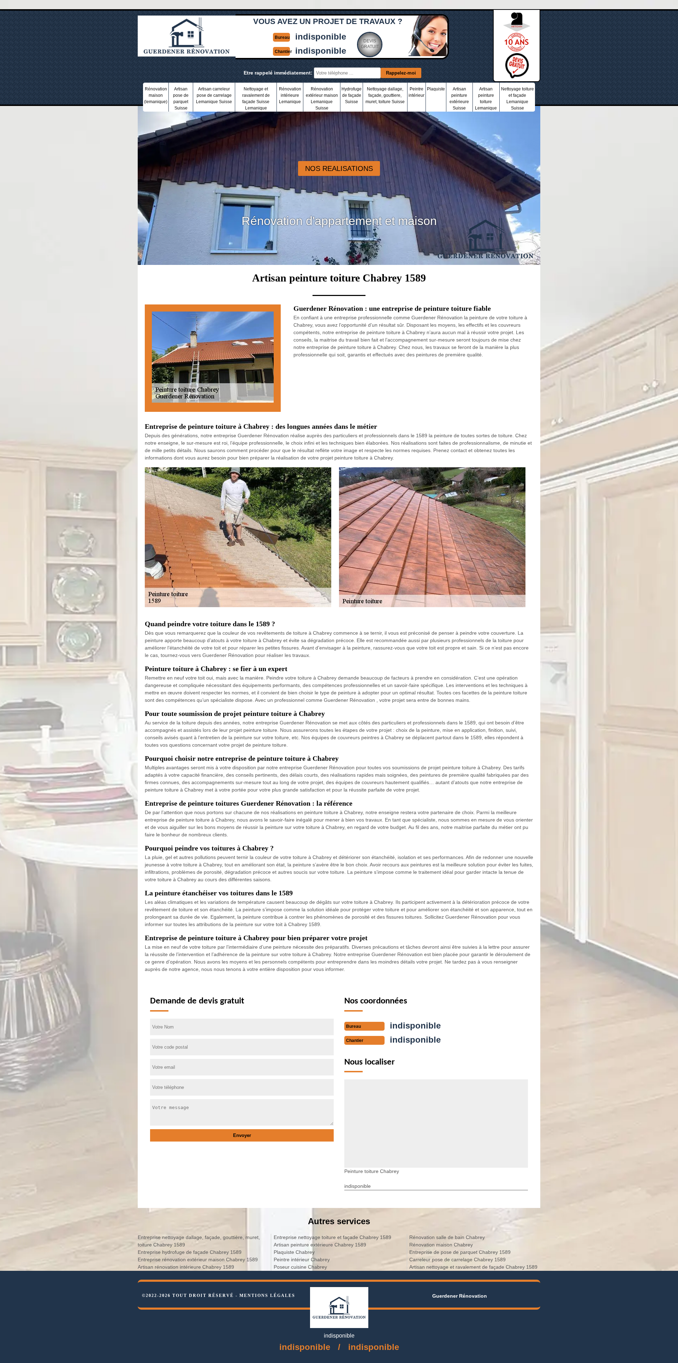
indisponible (320, 36)
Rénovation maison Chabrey (441, 1245)
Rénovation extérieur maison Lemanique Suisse (322, 99)
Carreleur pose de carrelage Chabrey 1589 (457, 1259)
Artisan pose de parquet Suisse (181, 99)
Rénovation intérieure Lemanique (290, 95)
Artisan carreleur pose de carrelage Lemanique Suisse (214, 95)
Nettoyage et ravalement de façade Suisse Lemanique (256, 99)
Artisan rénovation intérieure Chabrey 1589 (186, 1267)
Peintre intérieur (416, 92)
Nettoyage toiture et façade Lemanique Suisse (517, 99)
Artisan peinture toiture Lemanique (486, 99)
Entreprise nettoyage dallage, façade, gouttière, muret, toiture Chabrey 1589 (199, 1241)
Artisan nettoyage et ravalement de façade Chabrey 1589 (473, 1267)
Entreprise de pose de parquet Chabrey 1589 (460, 1252)
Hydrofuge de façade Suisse (351, 95)
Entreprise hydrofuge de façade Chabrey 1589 (190, 1252)
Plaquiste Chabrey (294, 1252)
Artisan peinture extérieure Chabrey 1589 (320, 1245)
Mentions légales (267, 1295)
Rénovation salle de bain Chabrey (447, 1237)
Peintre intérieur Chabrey (302, 1259)
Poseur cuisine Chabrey (300, 1267)
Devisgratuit (370, 43)
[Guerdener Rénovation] (187, 53)
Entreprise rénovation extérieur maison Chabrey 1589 (198, 1259)
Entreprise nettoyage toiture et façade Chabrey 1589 (332, 1237)
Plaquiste (436, 89)
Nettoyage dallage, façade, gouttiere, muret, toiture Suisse (385, 95)
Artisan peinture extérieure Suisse (459, 99)
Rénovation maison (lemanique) (155, 95)
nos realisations (339, 168)
